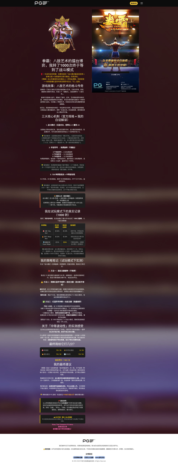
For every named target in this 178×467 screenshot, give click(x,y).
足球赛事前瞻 (78, 457)
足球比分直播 (88, 457)
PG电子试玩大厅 (68, 395)
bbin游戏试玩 (99, 457)
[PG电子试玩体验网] (42, 4)
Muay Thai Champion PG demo (62, 424)
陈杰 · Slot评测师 (67, 417)
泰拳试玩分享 (62, 427)
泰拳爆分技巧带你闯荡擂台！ (62, 429)
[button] (141, 3)
